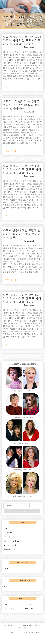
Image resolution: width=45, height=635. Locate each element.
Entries (29, 605)
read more (10, 86)
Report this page (10, 550)
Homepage (8, 532)
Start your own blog (11, 541)
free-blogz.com (26, 625)
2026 (6, 568)
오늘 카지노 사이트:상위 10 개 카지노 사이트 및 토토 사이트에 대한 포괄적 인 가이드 (22, 40)
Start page (7, 537)
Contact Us (12, 632)
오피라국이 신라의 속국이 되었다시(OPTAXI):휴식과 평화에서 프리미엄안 (21, 105)
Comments (10, 609)
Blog (5, 586)
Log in (6, 528)
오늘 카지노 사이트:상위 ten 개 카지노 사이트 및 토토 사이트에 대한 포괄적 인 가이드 (22, 169)
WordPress (29, 609)
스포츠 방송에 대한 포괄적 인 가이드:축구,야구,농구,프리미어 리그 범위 (21, 234)
